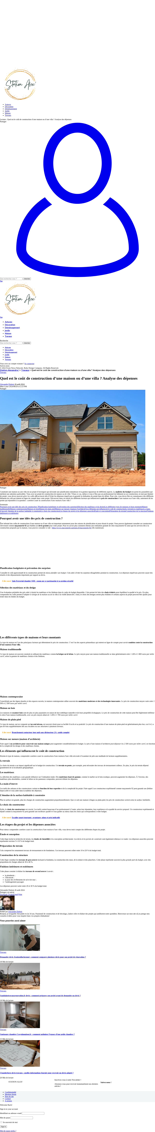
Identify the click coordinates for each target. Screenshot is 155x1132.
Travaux (3, 372)
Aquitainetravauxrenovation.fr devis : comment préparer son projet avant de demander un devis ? (40, 996)
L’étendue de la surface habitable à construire (23, 511)
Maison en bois (33, 509)
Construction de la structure (136, 511)
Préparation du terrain (117, 511)
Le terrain (129, 509)
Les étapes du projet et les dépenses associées (77, 511)
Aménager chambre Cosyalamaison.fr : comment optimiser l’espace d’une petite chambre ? (37, 1034)
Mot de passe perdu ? (8, 1131)
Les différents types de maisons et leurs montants (123, 507)
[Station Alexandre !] (19, 100)
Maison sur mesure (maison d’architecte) (70, 509)
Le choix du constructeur (50, 511)
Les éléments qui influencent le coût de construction (105, 509)
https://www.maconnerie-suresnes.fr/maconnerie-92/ (72, 528)
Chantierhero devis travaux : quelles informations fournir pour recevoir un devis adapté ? (37, 1073)
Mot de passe (5, 1118)
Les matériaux (138, 509)
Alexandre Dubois (7, 384)
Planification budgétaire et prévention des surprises (57, 507)
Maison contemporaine (18, 509)
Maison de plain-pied (47, 509)
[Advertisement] (72, 17)
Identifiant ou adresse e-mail (10, 1113)
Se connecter (29, 364)
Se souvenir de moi (10, 1122)
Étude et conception (101, 511)
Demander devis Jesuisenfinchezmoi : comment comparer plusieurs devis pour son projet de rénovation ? (43, 957)
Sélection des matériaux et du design (91, 507)
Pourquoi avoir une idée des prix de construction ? (19, 507)
